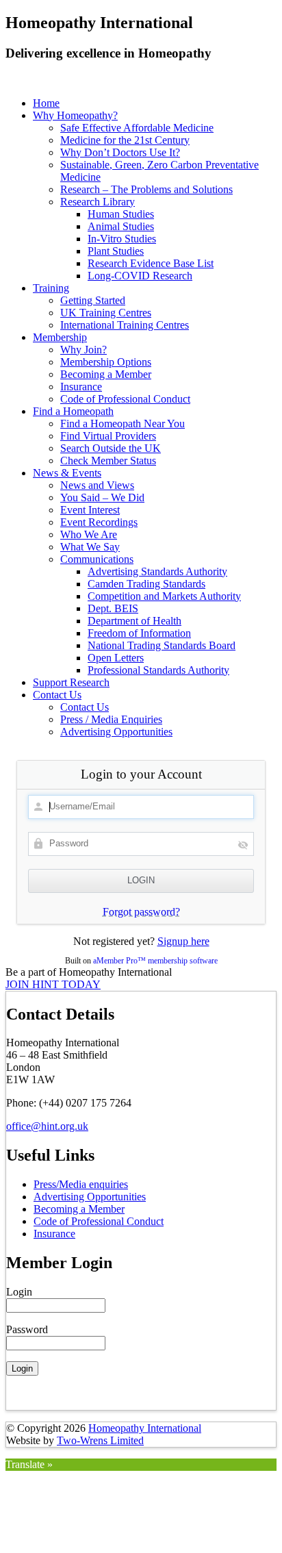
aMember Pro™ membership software (155, 960)
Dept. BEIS (113, 608)
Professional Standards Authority (158, 670)
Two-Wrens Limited (100, 1440)
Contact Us (57, 694)
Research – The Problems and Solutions (146, 189)
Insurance (81, 386)
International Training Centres (124, 325)
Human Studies (121, 214)
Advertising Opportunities (116, 731)
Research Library (97, 201)
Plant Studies (116, 251)
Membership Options (105, 362)
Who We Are (88, 534)
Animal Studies (121, 226)
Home (46, 103)
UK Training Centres (105, 312)
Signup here (183, 941)
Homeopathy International (144, 1428)
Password (27, 1329)
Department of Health (134, 621)
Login (19, 1292)
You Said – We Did (102, 497)
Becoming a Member (105, 374)
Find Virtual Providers (108, 436)
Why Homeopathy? (75, 115)
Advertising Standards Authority (157, 571)
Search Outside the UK (110, 448)
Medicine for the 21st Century (125, 140)
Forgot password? (141, 912)
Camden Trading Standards (146, 584)
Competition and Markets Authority (164, 596)
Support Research (71, 682)
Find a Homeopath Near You (122, 423)
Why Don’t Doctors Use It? (120, 152)
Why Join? (83, 349)
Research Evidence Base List (151, 263)
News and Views (97, 485)
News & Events (67, 473)
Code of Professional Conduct (125, 399)
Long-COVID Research (140, 275)
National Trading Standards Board (161, 645)
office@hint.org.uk (47, 1126)
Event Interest (90, 510)
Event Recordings (99, 522)
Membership (60, 337)
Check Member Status (108, 460)
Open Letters (116, 658)
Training (51, 288)
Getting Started (92, 300)
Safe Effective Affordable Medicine (137, 128)
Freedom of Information (139, 633)
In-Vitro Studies (122, 238)
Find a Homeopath (73, 411)
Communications (96, 559)
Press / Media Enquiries (111, 719)
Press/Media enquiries (81, 1184)
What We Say (90, 547)
